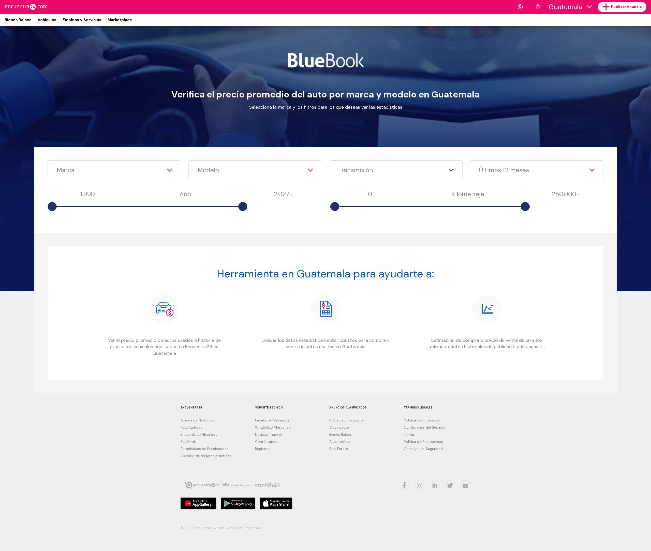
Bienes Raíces (18, 19)
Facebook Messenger (273, 420)
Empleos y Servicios (82, 19)
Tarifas (409, 434)
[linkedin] (435, 486)
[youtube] (465, 485)
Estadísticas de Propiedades (204, 448)
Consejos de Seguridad (423, 448)
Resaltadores (191, 427)
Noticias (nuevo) (268, 434)
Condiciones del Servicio (424, 427)
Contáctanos (266, 441)
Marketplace (120, 19)
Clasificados (339, 427)
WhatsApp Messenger (273, 427)
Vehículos (47, 19)
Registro (262, 448)
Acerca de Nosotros (197, 420)
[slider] (52, 206)
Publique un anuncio (346, 420)
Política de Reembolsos (423, 441)
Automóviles (339, 441)
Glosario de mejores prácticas (206, 456)
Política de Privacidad (422, 420)
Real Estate (338, 448)
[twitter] (404, 485)
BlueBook (188, 441)
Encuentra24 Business (199, 434)
